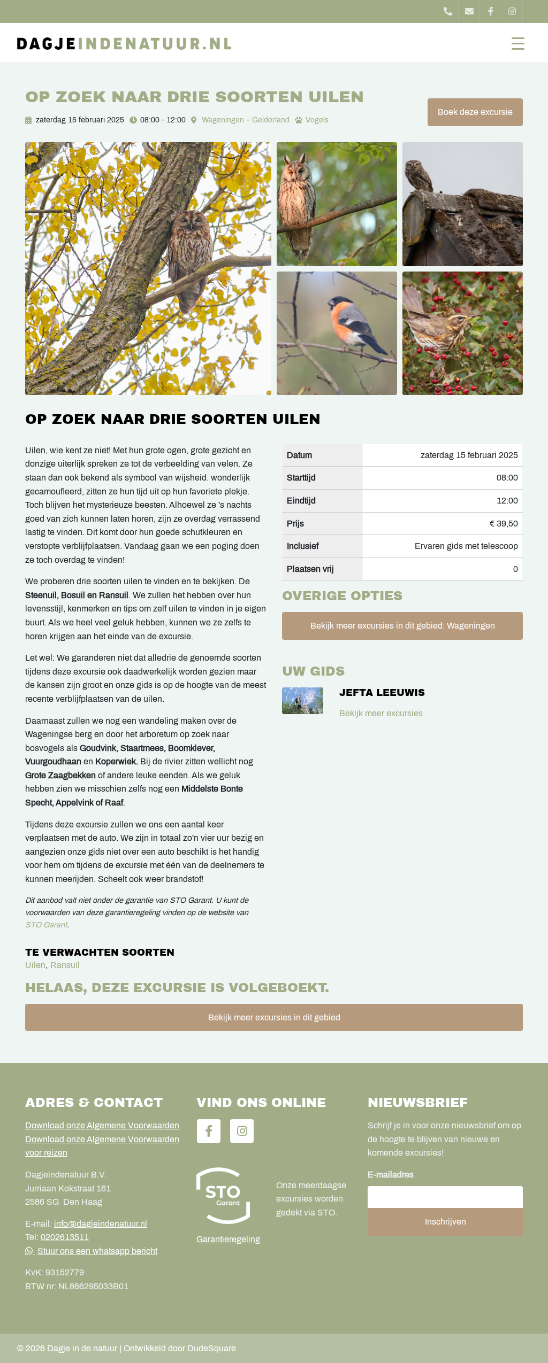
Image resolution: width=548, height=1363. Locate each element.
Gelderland (271, 120)
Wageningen (223, 120)
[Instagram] (512, 11)
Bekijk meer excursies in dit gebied (274, 1017)
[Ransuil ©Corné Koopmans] (337, 204)
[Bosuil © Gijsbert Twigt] (148, 268)
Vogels (317, 120)
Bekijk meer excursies (381, 713)
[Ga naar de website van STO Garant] (228, 1195)
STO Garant (46, 924)
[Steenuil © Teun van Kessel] (462, 204)
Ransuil (65, 965)
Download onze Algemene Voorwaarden (102, 1125)
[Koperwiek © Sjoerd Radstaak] (462, 333)
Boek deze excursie (475, 112)
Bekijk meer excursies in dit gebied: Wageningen (402, 625)
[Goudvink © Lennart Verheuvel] (337, 333)
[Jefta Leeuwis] (302, 701)
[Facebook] (490, 11)
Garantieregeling (228, 1239)
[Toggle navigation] (518, 42)
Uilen (35, 965)
